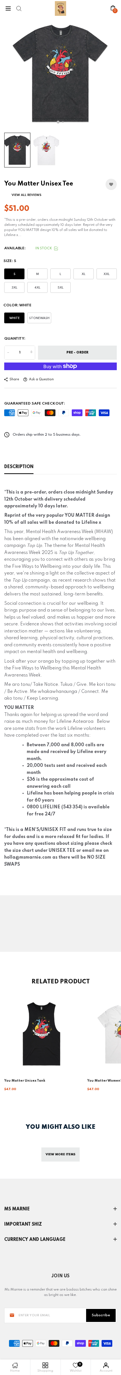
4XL (37, 287)
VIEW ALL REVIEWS (26, 195)
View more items (60, 1154)
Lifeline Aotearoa (76, 721)
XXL (107, 274)
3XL (14, 287)
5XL (61, 287)
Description (18, 467)
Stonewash (39, 318)
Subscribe (101, 1315)
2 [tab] (63, 122)
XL (84, 274)
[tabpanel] (60, 73)
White (14, 318)
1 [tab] (58, 122)
